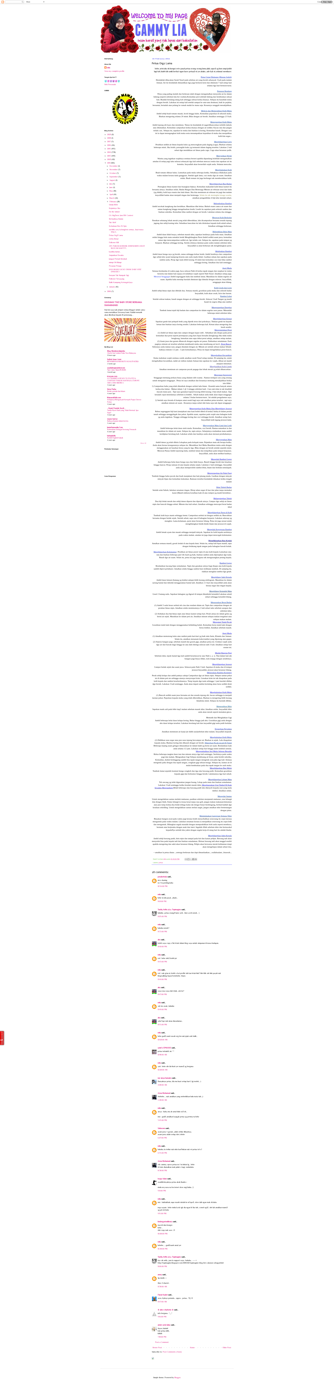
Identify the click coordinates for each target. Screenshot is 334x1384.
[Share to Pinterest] (196, 859)
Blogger (177, 1377)
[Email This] (186, 859)
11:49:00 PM (162, 1009)
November (113, 169)
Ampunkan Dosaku (116, 255)
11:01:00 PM (162, 901)
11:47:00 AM (162, 1302)
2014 (109, 152)
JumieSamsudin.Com (115, 427)
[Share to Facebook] (193, 859)
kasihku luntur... (115, 252)
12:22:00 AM (163, 1070)
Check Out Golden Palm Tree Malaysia (121, 353)
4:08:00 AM (162, 1085)
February (113, 202)
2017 (109, 141)
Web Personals (110, 84)
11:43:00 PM (162, 962)
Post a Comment (162, 1342)
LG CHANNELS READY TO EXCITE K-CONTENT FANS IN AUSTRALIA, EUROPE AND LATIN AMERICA (123, 380)
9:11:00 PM (162, 1191)
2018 (109, 138)
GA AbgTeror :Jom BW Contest (121, 215)
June (111, 187)
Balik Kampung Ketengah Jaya (120, 282)
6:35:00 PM (162, 1153)
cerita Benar (114, 239)
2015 (109, 149)
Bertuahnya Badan (116, 219)
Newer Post (157, 1347)
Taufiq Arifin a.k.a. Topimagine (169, 909)
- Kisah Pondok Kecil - (116, 408)
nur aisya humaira (164, 1078)
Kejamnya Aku (114, 208)
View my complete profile (114, 71)
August (112, 180)
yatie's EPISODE (164, 1048)
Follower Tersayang (116, 279)
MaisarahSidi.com (114, 397)
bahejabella (111, 436)
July (111, 184)
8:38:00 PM (162, 1170)
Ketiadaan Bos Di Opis (118, 226)
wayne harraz (112, 419)
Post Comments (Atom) (172, 1352)
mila (159, 894)
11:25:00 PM (162, 916)
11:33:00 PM (162, 931)
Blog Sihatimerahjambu (116, 351)
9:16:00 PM (162, 1317)
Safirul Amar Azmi (114, 359)
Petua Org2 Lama (116, 235)
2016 (109, 145)
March (112, 198)
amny (160, 1275)
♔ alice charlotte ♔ (166, 1310)
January (112, 287)
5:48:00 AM (162, 1100)
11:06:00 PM (162, 1266)
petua (161, 863)
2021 (109, 134)
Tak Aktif (112, 222)
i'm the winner (114, 212)
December (113, 166)
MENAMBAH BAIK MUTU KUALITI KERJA (123, 361)
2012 (109, 159)
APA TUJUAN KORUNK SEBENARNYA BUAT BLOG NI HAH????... (127, 247)
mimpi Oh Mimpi (115, 262)
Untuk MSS (113, 205)
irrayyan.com (112, 376)
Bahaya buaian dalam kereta (117, 421)
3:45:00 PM (162, 1120)
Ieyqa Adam (162, 1179)
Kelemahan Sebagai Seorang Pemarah (121, 429)
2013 (109, 156)
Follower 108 (114, 242)
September (113, 177)
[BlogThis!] (188, 859)
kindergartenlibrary (165, 1221)
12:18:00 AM (162, 1055)
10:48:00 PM (163, 1249)
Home (192, 1347)
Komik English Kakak (115, 438)
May (111, 191)
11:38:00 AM (162, 1287)
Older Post (227, 1347)
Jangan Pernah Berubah (118, 259)
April (111, 194)
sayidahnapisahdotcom (116, 368)
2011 (109, 163)
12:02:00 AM (163, 1040)
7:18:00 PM (162, 1337)
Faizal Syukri (163, 1295)
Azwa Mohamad (164, 1093)
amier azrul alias (164, 1325)
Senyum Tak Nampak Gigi (119, 275)
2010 (109, 291)
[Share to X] (191, 859)
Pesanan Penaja (115, 266)
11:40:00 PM (162, 946)
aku (159, 940)
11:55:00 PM (162, 1025)
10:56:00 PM (163, 886)
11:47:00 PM (162, 994)
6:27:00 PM (162, 1138)
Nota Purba (111, 389)
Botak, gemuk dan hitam (116, 391)
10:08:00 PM (163, 1234)
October (113, 173)
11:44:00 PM (162, 979)
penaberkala (162, 877)
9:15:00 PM (162, 1213)
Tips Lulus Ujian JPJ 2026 (116, 370)
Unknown (161, 1128)
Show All (143, 443)
